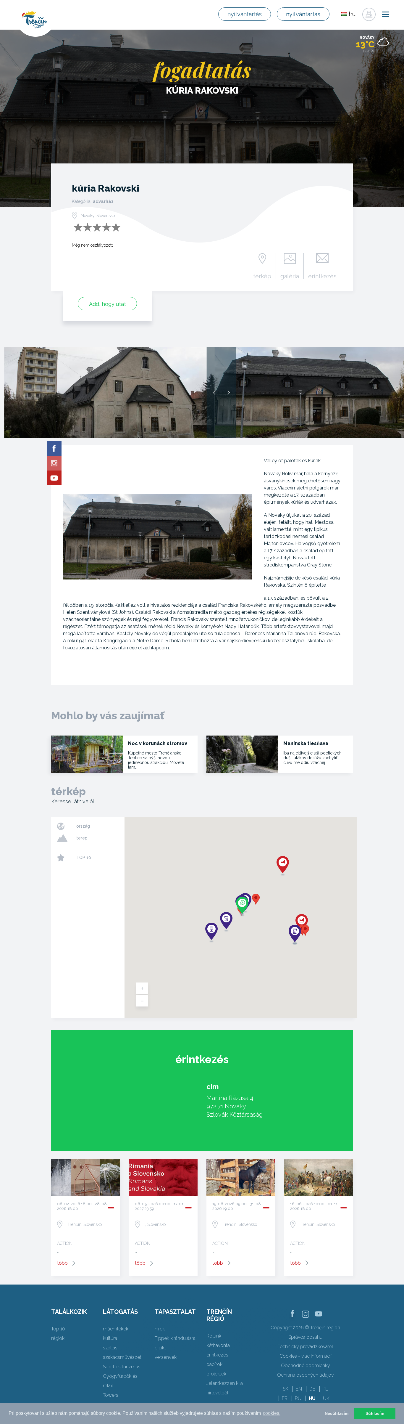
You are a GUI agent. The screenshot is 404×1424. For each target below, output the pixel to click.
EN (299, 1389)
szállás (110, 1348)
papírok (214, 1364)
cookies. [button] (271, 1413)
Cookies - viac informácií (305, 1356)
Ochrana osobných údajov (305, 1375)
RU (298, 1398)
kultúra (110, 1338)
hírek (160, 1329)
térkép (262, 276)
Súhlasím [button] (375, 1413)
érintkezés (322, 276)
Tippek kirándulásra (175, 1338)
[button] (256, 899)
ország (83, 826)
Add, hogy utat (107, 304)
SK (285, 1389)
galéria (289, 276)
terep (82, 838)
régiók (57, 1338)
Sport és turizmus (121, 1367)
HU (312, 1398)
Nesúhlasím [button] (336, 1413)
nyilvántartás (244, 14)
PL (325, 1389)
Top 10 (58, 1329)
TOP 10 (83, 857)
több (62, 1263)
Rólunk (213, 1336)
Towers (110, 1395)
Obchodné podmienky (305, 1365)
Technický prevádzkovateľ (305, 1346)
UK (326, 1398)
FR (284, 1398)
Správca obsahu (305, 1337)
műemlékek (115, 1329)
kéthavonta (218, 1345)
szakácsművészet (122, 1357)
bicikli (161, 1348)
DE (312, 1389)
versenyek (166, 1357)
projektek (216, 1374)
